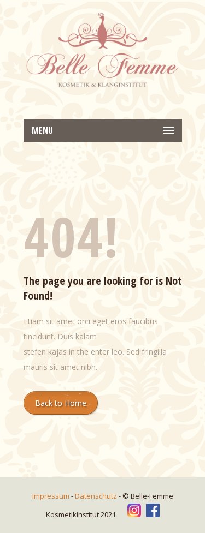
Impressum (51, 496)
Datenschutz (97, 496)
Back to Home (60, 403)
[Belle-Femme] (103, 51)
